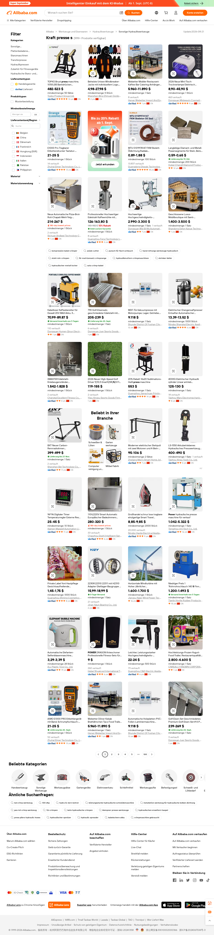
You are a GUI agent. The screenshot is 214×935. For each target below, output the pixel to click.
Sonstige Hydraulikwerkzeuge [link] (134, 31)
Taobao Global (118, 919)
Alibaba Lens (14, 905)
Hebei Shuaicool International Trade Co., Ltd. (105, 671)
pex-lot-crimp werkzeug (25, 810)
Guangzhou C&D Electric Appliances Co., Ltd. (145, 671)
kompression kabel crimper (64, 251)
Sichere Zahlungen (58, 841)
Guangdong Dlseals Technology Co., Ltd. (145, 166)
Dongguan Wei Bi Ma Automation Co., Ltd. (145, 228)
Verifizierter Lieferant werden (188, 860)
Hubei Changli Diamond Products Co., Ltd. (185, 165)
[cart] (166, 13)
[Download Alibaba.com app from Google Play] (196, 905)
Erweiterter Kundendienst (61, 860)
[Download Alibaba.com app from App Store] (171, 905)
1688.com (70, 919)
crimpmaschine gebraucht (146, 817)
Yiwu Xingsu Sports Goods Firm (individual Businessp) (105, 397)
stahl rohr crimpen (60, 258)
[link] (209, 903)
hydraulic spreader (89, 817)
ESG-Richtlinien (15, 853)
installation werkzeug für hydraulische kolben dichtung (169, 803)
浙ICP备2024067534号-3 (192, 930)
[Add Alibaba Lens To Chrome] (59, 905)
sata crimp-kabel (95, 265)
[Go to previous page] (98, 754)
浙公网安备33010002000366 (161, 930)
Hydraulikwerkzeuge (103, 31)
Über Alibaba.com (16, 834)
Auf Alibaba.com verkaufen (186, 841)
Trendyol (139, 919)
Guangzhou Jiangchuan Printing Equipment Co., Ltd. (145, 393)
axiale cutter (93, 251)
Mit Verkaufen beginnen (185, 847)
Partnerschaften (181, 866)
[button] (121, 13)
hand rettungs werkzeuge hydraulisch (160, 251)
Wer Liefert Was (155, 919)
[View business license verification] (137, 930)
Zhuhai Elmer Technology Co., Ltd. (64, 166)
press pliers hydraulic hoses (27, 817)
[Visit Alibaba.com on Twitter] (188, 880)
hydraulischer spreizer (60, 817)
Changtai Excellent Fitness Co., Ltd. (64, 397)
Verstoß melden (139, 875)
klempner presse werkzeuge (115, 810)
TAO (130, 919)
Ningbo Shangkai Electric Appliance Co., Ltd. (185, 324)
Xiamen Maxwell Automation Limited (64, 528)
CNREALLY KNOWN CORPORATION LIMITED (185, 666)
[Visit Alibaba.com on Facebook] (175, 880)
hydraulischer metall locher (65, 265)
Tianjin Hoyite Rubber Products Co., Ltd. (185, 600)
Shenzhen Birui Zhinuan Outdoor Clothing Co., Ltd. (105, 96)
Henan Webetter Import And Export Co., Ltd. (145, 100)
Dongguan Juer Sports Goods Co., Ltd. (105, 331)
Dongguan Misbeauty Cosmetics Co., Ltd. (185, 100)
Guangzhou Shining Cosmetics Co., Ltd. (64, 597)
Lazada (104, 919)
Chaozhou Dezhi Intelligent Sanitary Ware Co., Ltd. (105, 535)
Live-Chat (136, 847)
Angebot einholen (99, 851)
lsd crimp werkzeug (23, 803)
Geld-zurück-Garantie (59, 847)
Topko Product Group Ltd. (60, 96)
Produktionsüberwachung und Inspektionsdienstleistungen (64, 868)
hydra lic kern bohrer (69, 803)
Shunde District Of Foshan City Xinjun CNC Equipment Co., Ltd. (145, 324)
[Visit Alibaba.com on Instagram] (195, 880)
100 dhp (46, 803)
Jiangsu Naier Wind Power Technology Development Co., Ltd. (145, 597)
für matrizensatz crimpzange (92, 258)
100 (145, 754)
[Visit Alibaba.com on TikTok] (208, 880)
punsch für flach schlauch (121, 251)
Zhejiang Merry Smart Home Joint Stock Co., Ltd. (145, 459)
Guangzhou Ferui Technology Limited (105, 239)
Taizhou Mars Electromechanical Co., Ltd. (185, 397)
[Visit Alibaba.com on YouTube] (201, 880)
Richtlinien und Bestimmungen (64, 875)
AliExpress (56, 919)
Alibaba (50, 31)
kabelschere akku (116, 817)
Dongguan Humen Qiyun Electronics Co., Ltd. (64, 331)
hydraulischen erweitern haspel (153, 810)
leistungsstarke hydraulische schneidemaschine (111, 803)
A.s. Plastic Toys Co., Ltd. (60, 666)
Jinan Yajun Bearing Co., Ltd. (102, 604)
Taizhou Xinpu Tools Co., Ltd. (182, 459)
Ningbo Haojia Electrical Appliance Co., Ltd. (145, 533)
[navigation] (25, 393)
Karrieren (11, 860)
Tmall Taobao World (88, 919)
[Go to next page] (152, 754)
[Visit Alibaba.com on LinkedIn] (181, 880)
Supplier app (84, 905)
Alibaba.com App (148, 905)
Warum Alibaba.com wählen (21, 841)
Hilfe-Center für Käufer (143, 841)
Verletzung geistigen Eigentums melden (147, 868)
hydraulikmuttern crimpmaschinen (132, 258)
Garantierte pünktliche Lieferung (65, 853)
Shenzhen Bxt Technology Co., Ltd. (64, 466)
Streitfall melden (139, 853)
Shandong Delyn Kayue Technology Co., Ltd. (185, 228)
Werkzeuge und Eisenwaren (73, 31)
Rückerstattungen (140, 860)
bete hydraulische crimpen (80, 810)
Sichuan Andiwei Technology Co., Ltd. (64, 235)
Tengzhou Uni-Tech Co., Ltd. (182, 528)
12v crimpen (52, 810)
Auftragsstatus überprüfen (186, 853)
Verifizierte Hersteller (101, 844)
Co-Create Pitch (15, 847)
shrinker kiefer (165, 258)
